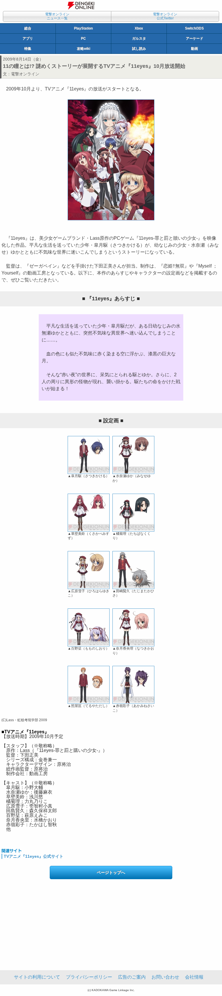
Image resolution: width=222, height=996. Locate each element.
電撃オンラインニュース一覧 (57, 16)
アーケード (194, 39)
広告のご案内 (132, 977)
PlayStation (83, 28)
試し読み (139, 49)
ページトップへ (111, 872)
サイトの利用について (37, 977)
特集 (27, 49)
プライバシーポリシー (89, 977)
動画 (194, 49)
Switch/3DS (194, 28)
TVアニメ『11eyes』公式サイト (33, 856)
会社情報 (194, 977)
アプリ (28, 39)
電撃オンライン (25, 74)
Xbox (139, 28)
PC (83, 39)
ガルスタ (139, 39)
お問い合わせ (165, 977)
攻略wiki (83, 49)
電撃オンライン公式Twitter (165, 16)
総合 (27, 28)
